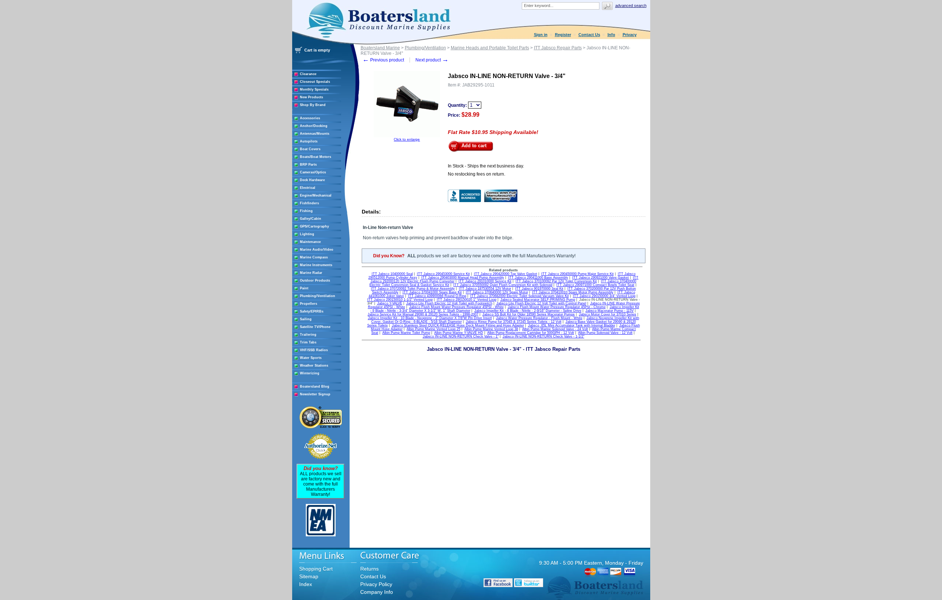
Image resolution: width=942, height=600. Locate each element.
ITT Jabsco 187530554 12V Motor (485, 288)
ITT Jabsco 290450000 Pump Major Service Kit (577, 274)
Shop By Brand (313, 105)
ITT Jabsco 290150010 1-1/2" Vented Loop (400, 299)
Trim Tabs (308, 342)
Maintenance (310, 242)
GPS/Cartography (314, 226)
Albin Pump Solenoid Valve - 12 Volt (605, 333)
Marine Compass (314, 257)
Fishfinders (309, 203)
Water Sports (311, 358)
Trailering (308, 334)
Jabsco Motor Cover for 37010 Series (607, 314)
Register (563, 34)
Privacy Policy (376, 584)
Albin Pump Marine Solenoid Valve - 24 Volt (555, 329)
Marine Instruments (316, 265)
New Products (311, 97)
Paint (304, 288)
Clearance (308, 74)
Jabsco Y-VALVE (389, 303)
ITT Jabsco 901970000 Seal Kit (539, 288)
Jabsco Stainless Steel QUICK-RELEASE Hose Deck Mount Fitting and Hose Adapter (458, 325)
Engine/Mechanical (316, 195)
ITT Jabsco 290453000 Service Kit (443, 274)
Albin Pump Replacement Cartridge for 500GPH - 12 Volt (530, 333)
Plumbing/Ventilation (317, 296)
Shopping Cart (316, 569)
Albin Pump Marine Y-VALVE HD (458, 333)
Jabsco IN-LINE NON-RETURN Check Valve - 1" (461, 336)
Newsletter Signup (315, 394)
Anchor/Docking (313, 126)
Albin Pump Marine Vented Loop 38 (491, 329)
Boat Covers (310, 149)
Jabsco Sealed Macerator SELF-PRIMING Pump (537, 299)
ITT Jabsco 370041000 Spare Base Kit (432, 292)
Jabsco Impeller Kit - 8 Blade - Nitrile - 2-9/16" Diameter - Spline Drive (527, 311)
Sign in (541, 34)
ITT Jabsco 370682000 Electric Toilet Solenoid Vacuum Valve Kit (519, 296)
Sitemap (308, 576)
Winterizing (309, 373)
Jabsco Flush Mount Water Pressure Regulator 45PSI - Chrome (557, 307)
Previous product (383, 60)
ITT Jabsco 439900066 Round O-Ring (437, 296)
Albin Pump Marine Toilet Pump (406, 333)
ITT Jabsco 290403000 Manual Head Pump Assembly (462, 277)
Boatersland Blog (314, 386)
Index (305, 584)
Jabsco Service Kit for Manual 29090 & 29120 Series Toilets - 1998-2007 (423, 314)
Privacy (630, 34)
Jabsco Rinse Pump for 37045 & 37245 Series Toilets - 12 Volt (514, 322)
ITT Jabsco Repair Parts (558, 47)
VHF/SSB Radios (314, 350)
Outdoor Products (315, 280)
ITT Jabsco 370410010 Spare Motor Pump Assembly (572, 292)
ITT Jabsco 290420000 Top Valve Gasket (505, 274)
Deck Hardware (312, 180)
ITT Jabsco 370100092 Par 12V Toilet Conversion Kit (556, 281)
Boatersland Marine (380, 47)
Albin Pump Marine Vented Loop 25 (433, 329)
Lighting (307, 234)
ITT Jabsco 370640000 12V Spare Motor (497, 292)
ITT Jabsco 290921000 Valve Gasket (600, 277)
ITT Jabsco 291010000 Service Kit (484, 281)
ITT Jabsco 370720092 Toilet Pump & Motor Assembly (413, 288)
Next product (432, 60)
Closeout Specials (315, 82)
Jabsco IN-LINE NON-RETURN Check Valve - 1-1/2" (543, 336)
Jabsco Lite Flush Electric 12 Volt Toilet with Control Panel (541, 303)
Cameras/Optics (313, 172)
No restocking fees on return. (476, 174)
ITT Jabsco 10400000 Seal (392, 274)
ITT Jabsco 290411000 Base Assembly (538, 277)
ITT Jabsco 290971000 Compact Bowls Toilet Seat (595, 285)
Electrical (307, 188)
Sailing (306, 319)
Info (611, 34)
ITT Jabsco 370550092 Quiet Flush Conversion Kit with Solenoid (502, 285)
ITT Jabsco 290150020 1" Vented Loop (466, 299)
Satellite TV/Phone (315, 327)
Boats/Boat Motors (315, 157)
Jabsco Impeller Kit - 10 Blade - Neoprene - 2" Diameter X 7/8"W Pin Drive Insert (430, 318)
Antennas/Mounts (314, 133)
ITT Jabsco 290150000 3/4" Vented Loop (604, 296)
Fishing (306, 211)
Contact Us (589, 34)
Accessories (310, 118)
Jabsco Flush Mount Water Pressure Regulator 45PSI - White (456, 307)
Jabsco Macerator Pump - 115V (609, 311)
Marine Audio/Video (316, 249)
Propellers (308, 304)
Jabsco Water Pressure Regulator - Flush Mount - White (539, 318)
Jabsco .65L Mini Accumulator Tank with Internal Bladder (571, 325)
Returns (369, 569)
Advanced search (631, 5)
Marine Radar (311, 273)
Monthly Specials (314, 89)
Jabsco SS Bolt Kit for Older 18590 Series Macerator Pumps (528, 314)
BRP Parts (308, 164)
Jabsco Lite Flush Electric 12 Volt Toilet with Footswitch (449, 303)
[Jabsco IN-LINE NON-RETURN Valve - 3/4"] (407, 136)
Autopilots (309, 141)
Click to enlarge (407, 139)
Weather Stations (314, 365)
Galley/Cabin (310, 218)
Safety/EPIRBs (311, 311)
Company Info (376, 592)
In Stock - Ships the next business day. (486, 166)
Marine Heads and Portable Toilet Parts (490, 47)
